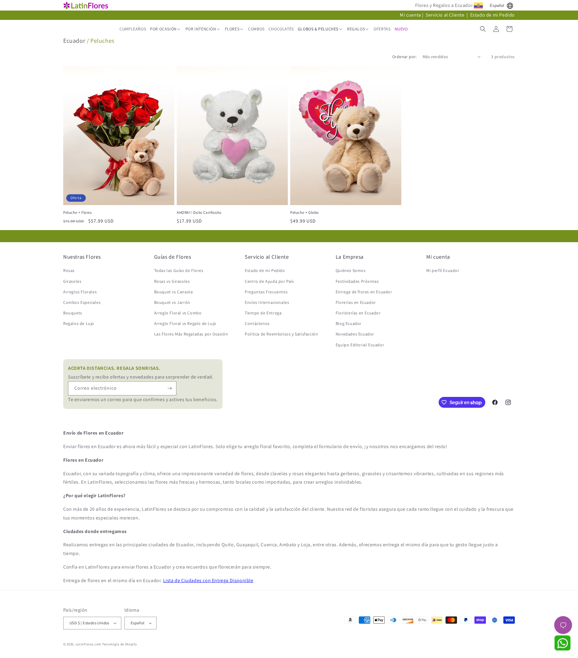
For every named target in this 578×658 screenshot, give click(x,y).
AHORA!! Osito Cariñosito (199, 212)
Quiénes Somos (351, 270)
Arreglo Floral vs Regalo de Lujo (185, 323)
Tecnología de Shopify (119, 644)
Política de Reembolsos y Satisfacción (281, 334)
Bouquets (72, 313)
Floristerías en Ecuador (358, 313)
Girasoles (72, 281)
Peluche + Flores (77, 212)
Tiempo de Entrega (263, 313)
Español (497, 5)
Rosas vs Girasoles (172, 281)
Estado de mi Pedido (492, 15)
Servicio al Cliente (445, 15)
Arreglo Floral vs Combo (178, 313)
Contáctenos (257, 323)
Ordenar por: (404, 56)
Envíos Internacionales (267, 302)
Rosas (69, 270)
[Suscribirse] (169, 388)
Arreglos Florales (80, 292)
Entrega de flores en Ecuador (364, 292)
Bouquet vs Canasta (173, 292)
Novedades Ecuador (355, 334)
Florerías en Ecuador (356, 302)
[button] (166, 29)
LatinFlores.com (88, 644)
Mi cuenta (410, 15)
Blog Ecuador (349, 323)
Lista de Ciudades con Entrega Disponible (208, 580)
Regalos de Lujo (78, 323)
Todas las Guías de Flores (179, 270)
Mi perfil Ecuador (442, 270)
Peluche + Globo (304, 212)
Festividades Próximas (357, 281)
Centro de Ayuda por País (269, 281)
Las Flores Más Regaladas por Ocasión (191, 334)
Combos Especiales (82, 302)
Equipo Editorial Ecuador (360, 345)
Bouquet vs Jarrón (172, 302)
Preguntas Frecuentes (266, 292)
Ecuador (74, 41)
